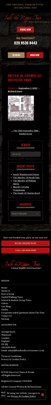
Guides (4, 309)
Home (4, 288)
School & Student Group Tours (16, 300)
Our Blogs (6, 306)
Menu (17, 55)
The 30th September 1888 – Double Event (25, 132)
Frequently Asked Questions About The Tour (22, 313)
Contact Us (6, 316)
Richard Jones (15, 91)
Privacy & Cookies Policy (13, 359)
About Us (5, 291)
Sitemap (5, 319)
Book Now (25, 29)
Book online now (25, 243)
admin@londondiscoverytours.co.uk (26, 350)
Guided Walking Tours (12, 297)
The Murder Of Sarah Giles (26, 177)
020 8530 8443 (25, 42)
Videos (4, 303)
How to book (7, 294)
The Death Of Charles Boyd (26, 193)
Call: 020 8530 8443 (25, 250)
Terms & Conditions (11, 356)
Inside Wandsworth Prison (26, 174)
